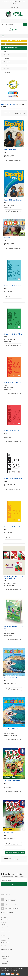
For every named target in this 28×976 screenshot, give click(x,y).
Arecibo (6, 51)
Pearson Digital (4, 958)
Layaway (3, 954)
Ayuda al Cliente (5, 942)
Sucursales (3, 945)
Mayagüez (7, 62)
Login (14, 3)
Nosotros (3, 935)
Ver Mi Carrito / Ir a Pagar (16, 852)
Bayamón (6, 55)
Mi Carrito (14, 1)
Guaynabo (7, 58)
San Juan (6, 68)
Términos (3, 940)
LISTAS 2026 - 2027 (15, 41)
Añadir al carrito (14, 160)
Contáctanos (4, 963)
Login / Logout (4, 927)
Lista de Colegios (5, 961)
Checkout (22, 1)
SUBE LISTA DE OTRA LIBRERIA (14, 44)
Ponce (5, 65)
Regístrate (14, 884)
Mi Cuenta (6, 1)
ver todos (7, 72)
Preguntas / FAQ (5, 938)
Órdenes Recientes (5, 919)
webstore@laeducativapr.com (12, 908)
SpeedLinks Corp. (13, 970)
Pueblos (4, 104)
